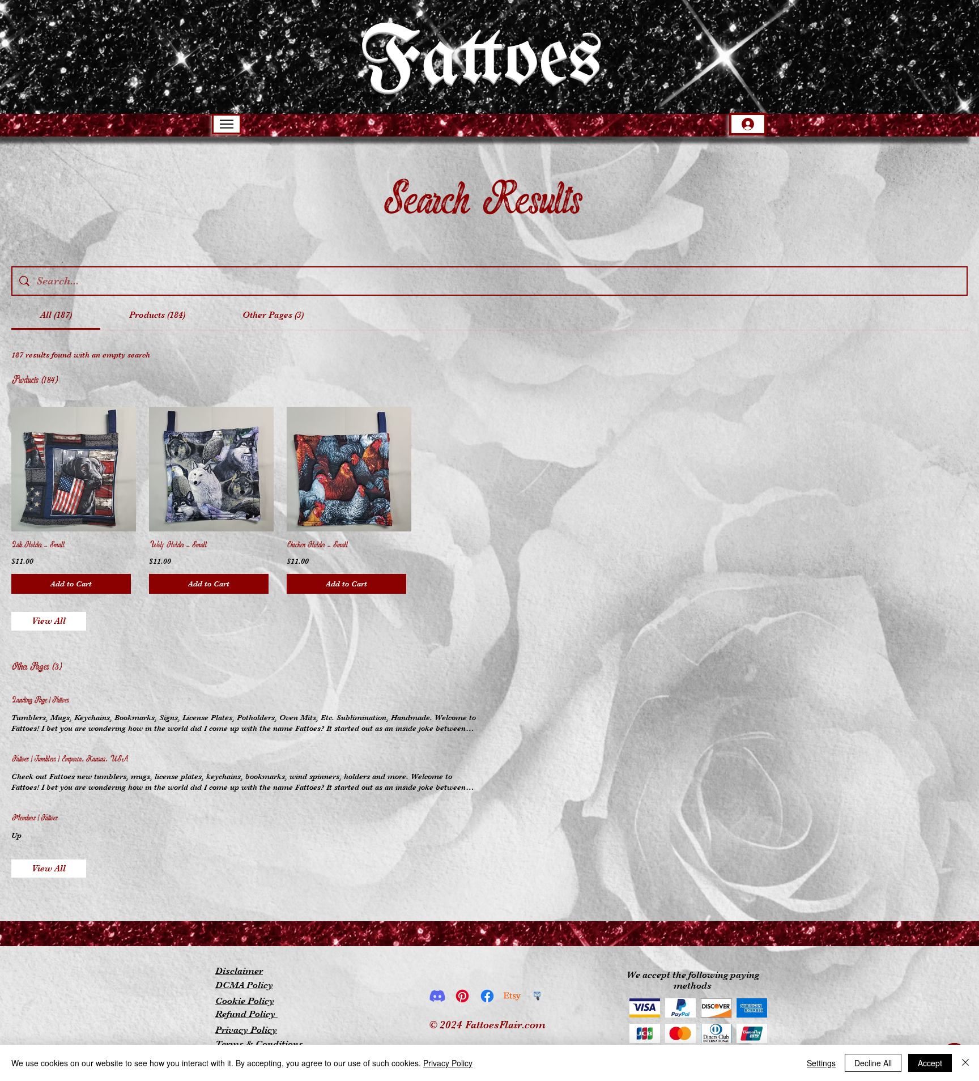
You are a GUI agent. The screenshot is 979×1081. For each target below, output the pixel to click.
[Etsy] (512, 996)
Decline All (873, 1063)
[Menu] (226, 124)
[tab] (55, 315)
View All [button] (49, 621)
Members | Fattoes (34, 818)
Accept (930, 1063)
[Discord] (437, 996)
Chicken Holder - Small (317, 545)
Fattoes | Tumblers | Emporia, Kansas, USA (69, 759)
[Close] (965, 1063)
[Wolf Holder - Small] (209, 469)
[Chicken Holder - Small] (346, 469)
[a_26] (537, 996)
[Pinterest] (462, 996)
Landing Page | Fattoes (40, 700)
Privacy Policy (448, 1063)
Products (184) (34, 380)
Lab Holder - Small (38, 545)
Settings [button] (821, 1063)
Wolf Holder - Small (178, 545)
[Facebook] (487, 996)
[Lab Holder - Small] (71, 469)
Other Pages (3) (36, 667)
